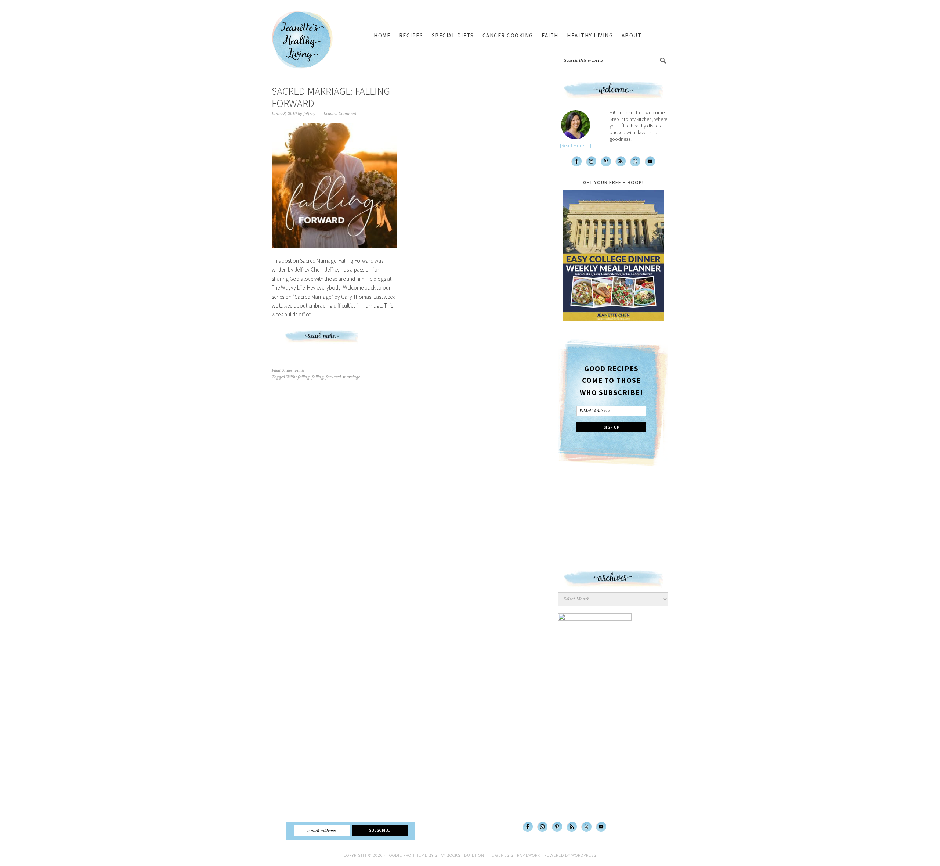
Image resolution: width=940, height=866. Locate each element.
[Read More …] (575, 145)
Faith (299, 370)
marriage (351, 377)
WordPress (583, 855)
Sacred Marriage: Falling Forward (331, 97)
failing (304, 377)
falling (317, 377)
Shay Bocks (447, 855)
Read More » (334, 339)
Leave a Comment (340, 113)
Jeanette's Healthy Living (308, 40)
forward (333, 377)
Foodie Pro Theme (407, 855)
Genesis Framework (517, 855)
